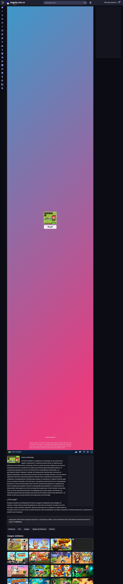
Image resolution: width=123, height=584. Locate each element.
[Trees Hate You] (39, 571)
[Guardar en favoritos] (84, 451)
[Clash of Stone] (61, 544)
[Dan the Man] (39, 558)
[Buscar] (85, 2)
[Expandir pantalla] (92, 452)
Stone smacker (16, 452)
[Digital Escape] (61, 571)
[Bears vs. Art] (82, 558)
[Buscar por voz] (90, 3)
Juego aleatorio (111, 2)
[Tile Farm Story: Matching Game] (39, 544)
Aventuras (11, 529)
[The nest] (82, 544)
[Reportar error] (87, 452)
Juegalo (26, 529)
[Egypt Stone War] (17, 558)
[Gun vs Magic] (82, 571)
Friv (19, 529)
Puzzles (52, 529)
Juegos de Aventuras (39, 529)
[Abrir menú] (2, 2)
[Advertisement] (80, 481)
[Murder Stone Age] (17, 544)
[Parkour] (17, 571)
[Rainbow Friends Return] (61, 558)
